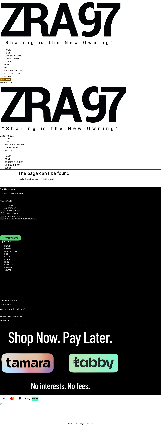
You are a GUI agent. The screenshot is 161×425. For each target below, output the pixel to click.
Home (8, 50)
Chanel (7, 248)
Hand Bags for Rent (13, 193)
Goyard (8, 270)
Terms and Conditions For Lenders (20, 219)
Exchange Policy (12, 211)
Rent (7, 53)
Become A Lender (14, 56)
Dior (6, 254)
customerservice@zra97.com (13, 313)
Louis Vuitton (10, 251)
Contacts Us (10, 208)
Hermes (8, 246)
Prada (7, 259)
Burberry (9, 267)
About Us (8, 205)
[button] (80, 153)
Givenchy (8, 265)
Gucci (7, 257)
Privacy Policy (11, 213)
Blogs (8, 62)
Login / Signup (12, 59)
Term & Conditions (12, 216)
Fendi (6, 262)
